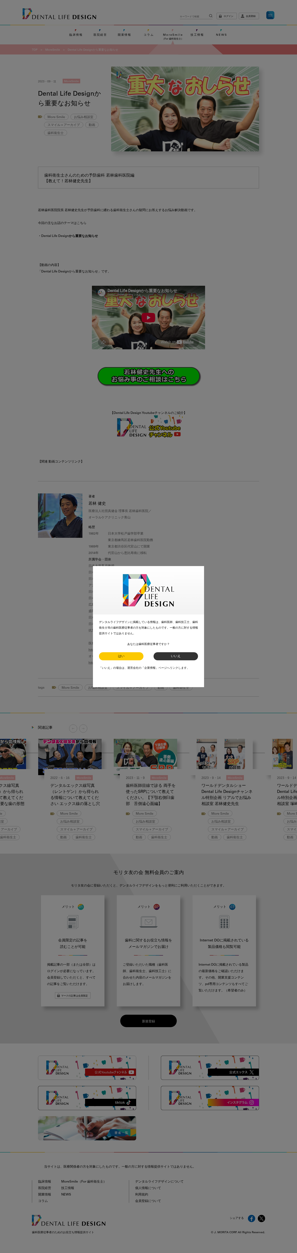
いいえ (176, 656)
